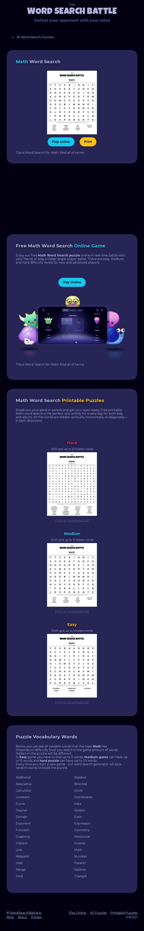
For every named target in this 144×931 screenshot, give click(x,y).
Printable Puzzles (123, 913)
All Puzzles (98, 913)
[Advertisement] (72, 199)
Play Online (72, 282)
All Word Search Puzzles (35, 37)
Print (88, 142)
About (22, 917)
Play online (61, 142)
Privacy (36, 917)
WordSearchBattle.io (25, 913)
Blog (10, 917)
